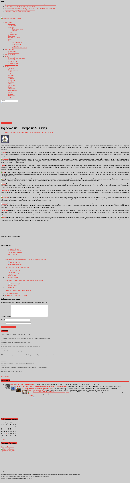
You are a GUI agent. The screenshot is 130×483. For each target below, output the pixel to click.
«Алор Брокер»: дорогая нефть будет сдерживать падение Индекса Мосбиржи (30, 8)
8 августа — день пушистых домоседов (17, 11)
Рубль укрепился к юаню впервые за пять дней (20, 6)
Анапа (10, 77)
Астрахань (11, 78)
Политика (11, 24)
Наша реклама (9, 49)
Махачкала (11, 89)
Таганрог (11, 68)
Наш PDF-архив (10, 54)
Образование (12, 34)
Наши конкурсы (17, 29)
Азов (10, 71)
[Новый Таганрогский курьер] (11, 18)
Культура (11, 27)
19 (6, 433)
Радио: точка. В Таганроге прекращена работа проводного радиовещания (24, 367)
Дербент (11, 82)
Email (3, 323)
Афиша (14, 30)
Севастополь (12, 90)
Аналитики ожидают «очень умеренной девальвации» (17, 363)
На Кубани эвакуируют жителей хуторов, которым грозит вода (20, 346)
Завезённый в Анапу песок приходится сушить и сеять (18, 351)
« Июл (3, 439)
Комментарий (6, 316)
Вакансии (11, 60)
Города (7, 66)
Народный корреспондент (16, 58)
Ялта (10, 97)
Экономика (12, 25)
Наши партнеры (13, 61)
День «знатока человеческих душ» (11, 371)
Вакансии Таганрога (11, 65)
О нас (6, 56)
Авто (10, 32)
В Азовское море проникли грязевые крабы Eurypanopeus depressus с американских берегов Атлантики (33, 355)
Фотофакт (15, 46)
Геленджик (12, 80)
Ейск (10, 83)
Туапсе (10, 94)
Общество (11, 36)
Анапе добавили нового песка (10, 359)
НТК (31, 132)
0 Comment (11, 132)
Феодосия (11, 95)
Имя (3, 320)
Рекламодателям (13, 53)
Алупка (10, 73)
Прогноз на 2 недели (8, 451)
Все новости (5, 377)
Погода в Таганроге (7, 447)
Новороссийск (13, 70)
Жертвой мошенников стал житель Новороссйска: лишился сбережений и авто (30, 5)
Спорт (10, 39)
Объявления (12, 51)
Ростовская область (40, 132)
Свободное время (6, 123)
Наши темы (8, 22)
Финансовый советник (19, 48)
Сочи (10, 92)
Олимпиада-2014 (17, 42)
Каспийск (11, 85)
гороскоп (26, 132)
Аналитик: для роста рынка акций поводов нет (20, 10)
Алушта (11, 75)
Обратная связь (13, 63)
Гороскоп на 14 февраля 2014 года (17, 295)
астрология (19, 132)
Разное (10, 41)
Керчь (10, 87)
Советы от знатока (14, 37)
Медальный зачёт (11, 293)
